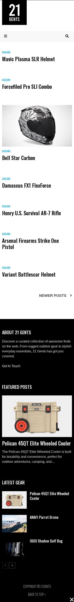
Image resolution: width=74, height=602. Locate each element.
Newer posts (52, 295)
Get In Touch (11, 366)
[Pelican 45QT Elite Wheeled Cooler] (37, 416)
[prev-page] (5, 565)
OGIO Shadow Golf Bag (46, 541)
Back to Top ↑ (37, 594)
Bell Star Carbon (18, 157)
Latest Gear (13, 482)
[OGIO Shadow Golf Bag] (14, 541)
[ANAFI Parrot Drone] (14, 517)
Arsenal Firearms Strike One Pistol (30, 243)
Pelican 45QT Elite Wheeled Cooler (36, 443)
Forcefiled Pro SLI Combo (27, 86)
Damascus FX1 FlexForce (26, 185)
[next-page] (12, 565)
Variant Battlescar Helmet (29, 274)
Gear (6, 52)
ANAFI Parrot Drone (44, 517)
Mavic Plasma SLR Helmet (28, 59)
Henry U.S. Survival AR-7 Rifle (31, 213)
